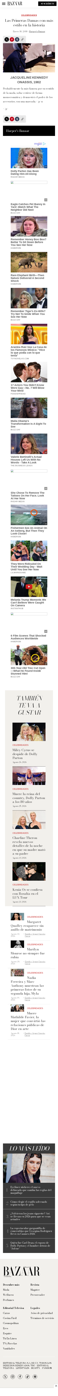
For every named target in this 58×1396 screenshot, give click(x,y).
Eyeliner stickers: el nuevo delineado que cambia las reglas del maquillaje (30, 1190)
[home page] (14, 3)
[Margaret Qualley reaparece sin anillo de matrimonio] (17, 916)
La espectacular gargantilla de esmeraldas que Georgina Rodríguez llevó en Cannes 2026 (31, 1231)
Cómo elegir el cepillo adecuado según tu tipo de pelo (28, 1203)
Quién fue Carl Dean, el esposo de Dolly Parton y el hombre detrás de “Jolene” (30, 1245)
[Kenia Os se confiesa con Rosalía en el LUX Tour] (29, 871)
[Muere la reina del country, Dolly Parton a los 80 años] (29, 776)
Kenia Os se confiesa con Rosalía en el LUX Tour (27, 893)
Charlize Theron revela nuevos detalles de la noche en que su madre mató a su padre (28, 845)
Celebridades (29, 15)
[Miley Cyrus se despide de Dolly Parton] (29, 732)
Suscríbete (47, 3)
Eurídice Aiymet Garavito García (35, 935)
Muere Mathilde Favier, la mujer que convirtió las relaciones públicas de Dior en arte (28, 1021)
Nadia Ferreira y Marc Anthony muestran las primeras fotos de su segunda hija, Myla (27, 985)
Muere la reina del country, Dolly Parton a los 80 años (28, 797)
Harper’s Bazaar (37, 31)
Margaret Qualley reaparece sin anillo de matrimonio (27, 925)
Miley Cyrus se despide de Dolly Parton (24, 753)
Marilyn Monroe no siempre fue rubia (28, 953)
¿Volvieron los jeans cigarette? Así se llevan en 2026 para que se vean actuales (30, 1216)
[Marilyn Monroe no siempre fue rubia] (17, 944)
